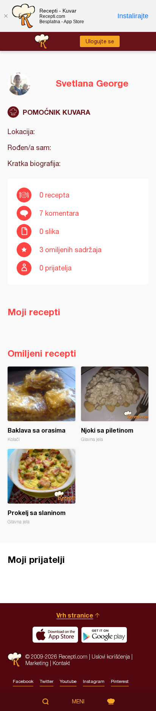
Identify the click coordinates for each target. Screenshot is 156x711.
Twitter (46, 681)
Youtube (68, 681)
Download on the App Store (55, 635)
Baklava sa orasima (41, 404)
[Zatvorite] (5, 16)
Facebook (23, 681)
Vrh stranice (74, 615)
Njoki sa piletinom (115, 404)
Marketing (36, 663)
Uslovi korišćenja (111, 656)
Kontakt (61, 663)
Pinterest (120, 681)
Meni (78, 701)
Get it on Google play (104, 635)
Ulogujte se (100, 41)
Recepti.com (15, 659)
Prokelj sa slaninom (41, 487)
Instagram (94, 681)
